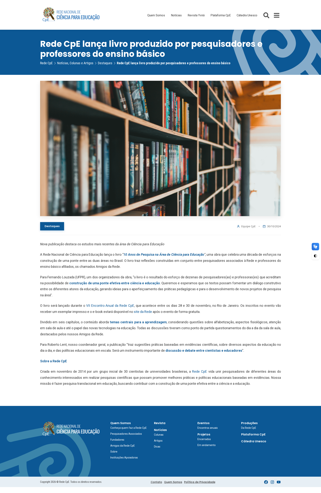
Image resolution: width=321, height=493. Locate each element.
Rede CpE (199, 371)
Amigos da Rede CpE (122, 445)
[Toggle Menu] (276, 15)
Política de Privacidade (199, 482)
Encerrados (204, 439)
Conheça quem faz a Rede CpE (128, 427)
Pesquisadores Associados (126, 433)
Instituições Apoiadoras (124, 457)
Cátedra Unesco (247, 15)
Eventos (203, 423)
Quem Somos (156, 15)
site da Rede (143, 312)
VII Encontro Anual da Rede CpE (110, 305)
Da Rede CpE (248, 427)
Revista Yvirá (196, 15)
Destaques (52, 226)
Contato (156, 482)
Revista (159, 423)
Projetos (203, 434)
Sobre (113, 451)
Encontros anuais (207, 427)
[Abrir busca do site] (266, 15)
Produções (249, 423)
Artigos (158, 440)
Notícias (176, 15)
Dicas (157, 446)
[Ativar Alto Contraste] (315, 256)
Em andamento (206, 445)
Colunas (158, 434)
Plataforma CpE (220, 15)
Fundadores (117, 439)
